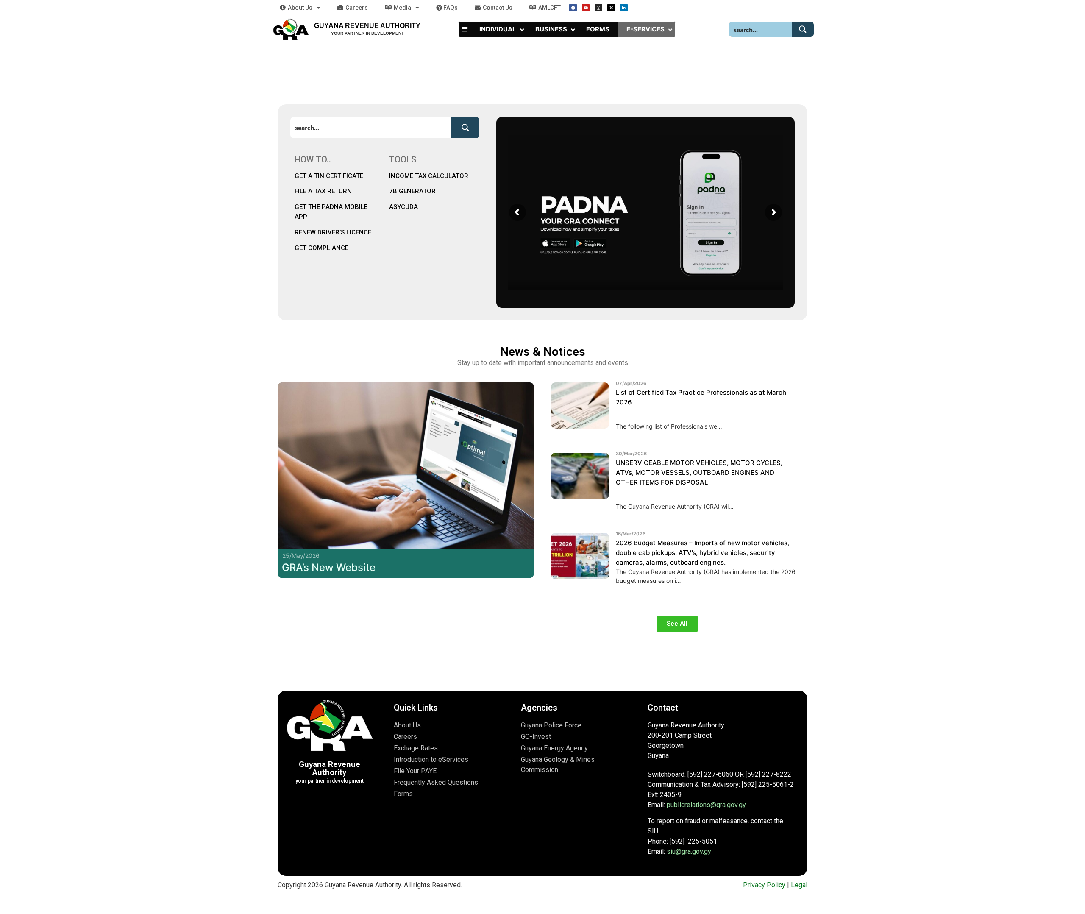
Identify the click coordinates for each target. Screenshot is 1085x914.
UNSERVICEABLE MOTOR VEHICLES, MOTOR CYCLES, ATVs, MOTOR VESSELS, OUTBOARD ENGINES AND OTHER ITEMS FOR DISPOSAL (699, 472)
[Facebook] (573, 7)
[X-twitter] (611, 7)
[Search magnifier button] (803, 29)
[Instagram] (598, 7)
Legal (799, 885)
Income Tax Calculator (428, 176)
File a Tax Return (323, 191)
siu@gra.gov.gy (689, 851)
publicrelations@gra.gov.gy (706, 805)
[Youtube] (586, 7)
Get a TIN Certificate (330, 176)
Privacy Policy (764, 885)
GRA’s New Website (329, 567)
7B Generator (412, 191)
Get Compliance (321, 248)
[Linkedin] (624, 7)
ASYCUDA (403, 207)
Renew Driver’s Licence (333, 232)
